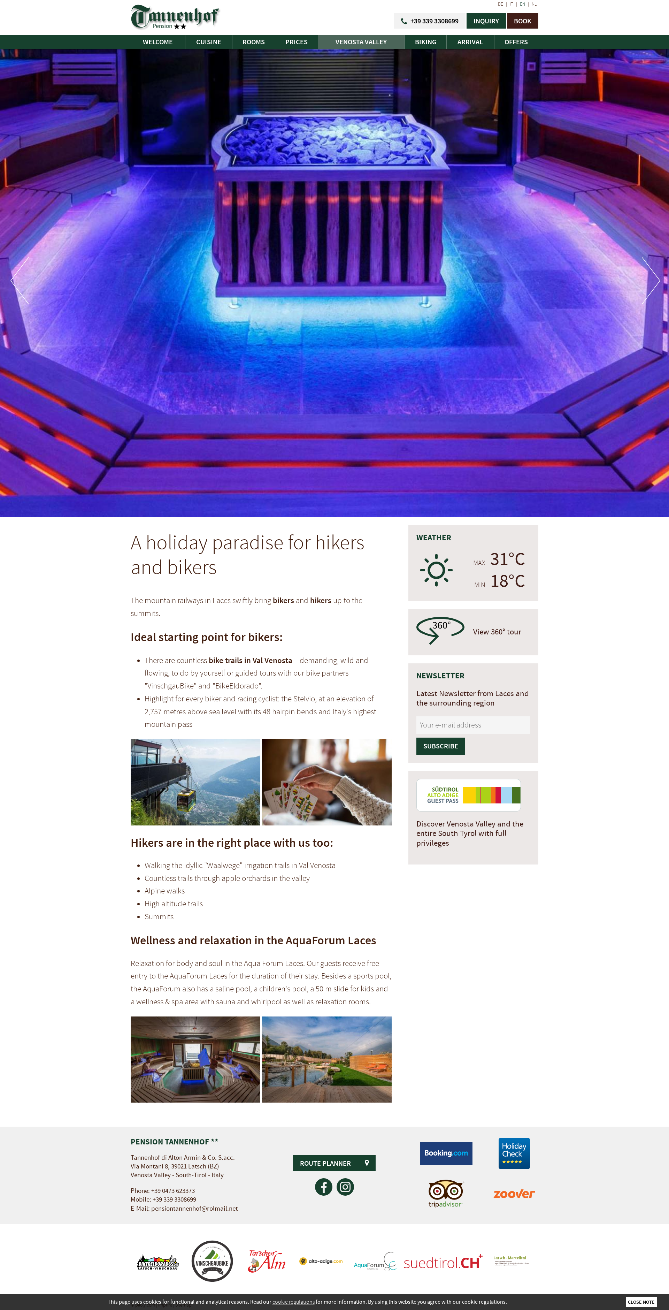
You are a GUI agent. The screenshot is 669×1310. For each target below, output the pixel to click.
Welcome (158, 42)
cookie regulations (293, 1301)
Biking (426, 42)
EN (522, 4)
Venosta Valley (361, 42)
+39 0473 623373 (173, 1191)
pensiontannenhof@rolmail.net (194, 1208)
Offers (516, 42)
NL (534, 4)
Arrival (470, 42)
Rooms (254, 42)
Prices (296, 42)
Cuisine (208, 42)
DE (500, 4)
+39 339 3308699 (174, 1199)
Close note (641, 1302)
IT (511, 4)
